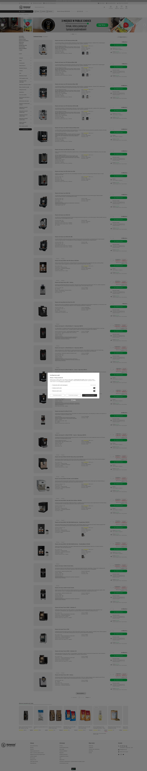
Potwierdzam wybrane (57, 395)
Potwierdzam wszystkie (89, 395)
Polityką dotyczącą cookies (79, 379)
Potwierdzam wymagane (73, 395)
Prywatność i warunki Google (64, 381)
